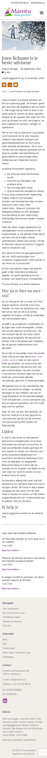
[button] (42, 13)
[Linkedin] (5, 700)
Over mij (7, 625)
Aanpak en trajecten (12, 621)
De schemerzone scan (14, 613)
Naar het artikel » (11, 550)
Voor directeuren (11, 608)
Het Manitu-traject (11, 617)
